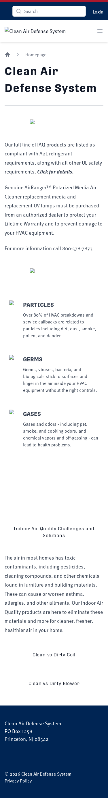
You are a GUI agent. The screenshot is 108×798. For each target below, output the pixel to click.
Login (98, 11)
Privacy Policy (18, 780)
